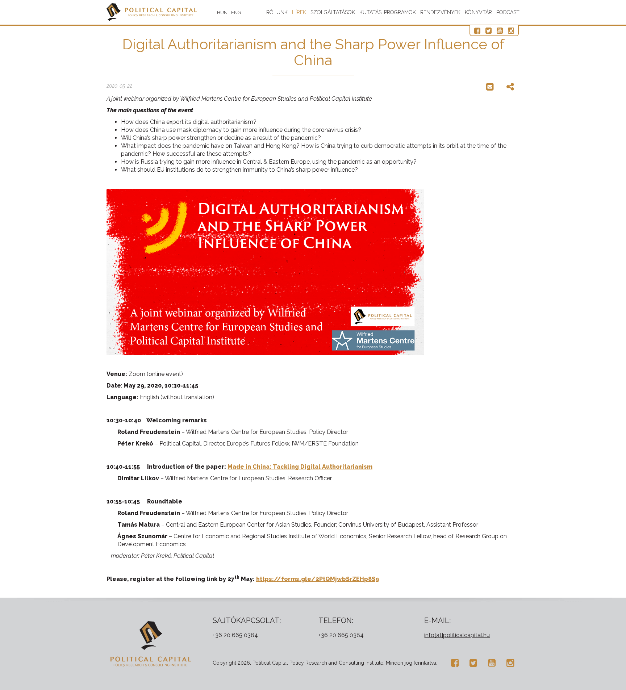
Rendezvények (440, 12)
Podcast (507, 12)
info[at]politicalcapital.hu (457, 635)
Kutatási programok (387, 12)
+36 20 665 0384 (235, 635)
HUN (222, 12)
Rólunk (277, 12)
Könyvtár (478, 12)
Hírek (299, 12)
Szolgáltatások (332, 12)
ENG (236, 12)
